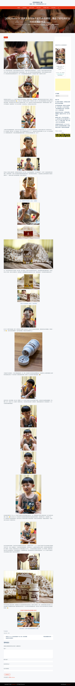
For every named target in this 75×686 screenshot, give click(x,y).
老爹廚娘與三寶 (37, 2)
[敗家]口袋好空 (39, 7)
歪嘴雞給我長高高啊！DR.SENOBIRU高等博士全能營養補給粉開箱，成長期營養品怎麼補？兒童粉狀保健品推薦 (62, 126)
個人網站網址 (6, 668)
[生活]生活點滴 (53, 7)
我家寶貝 (18, 7)
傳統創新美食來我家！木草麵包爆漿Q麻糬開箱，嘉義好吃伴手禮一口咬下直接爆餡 (62, 114)
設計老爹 (6, 631)
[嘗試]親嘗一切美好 (46, 7)
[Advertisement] (62, 85)
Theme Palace (68, 684)
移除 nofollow (12, 677)
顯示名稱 (6, 659)
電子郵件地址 (7, 664)
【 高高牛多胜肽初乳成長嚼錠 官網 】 (28, 610)
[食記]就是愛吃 (25, 7)
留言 (5, 648)
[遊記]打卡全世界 (31, 7)
